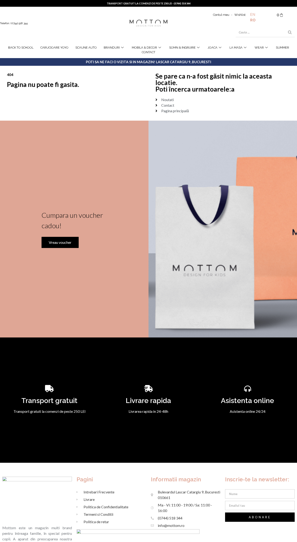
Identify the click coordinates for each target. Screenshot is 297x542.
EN (252, 14)
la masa (235, 47)
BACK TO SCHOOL (20, 47)
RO (253, 20)
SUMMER (282, 47)
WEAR (259, 47)
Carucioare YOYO (54, 47)
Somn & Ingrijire (182, 47)
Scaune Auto (86, 47)
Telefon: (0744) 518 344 (14, 23)
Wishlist (239, 15)
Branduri (112, 47)
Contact (148, 52)
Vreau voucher (60, 242)
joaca (212, 47)
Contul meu (221, 15)
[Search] (289, 32)
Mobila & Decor (144, 47)
